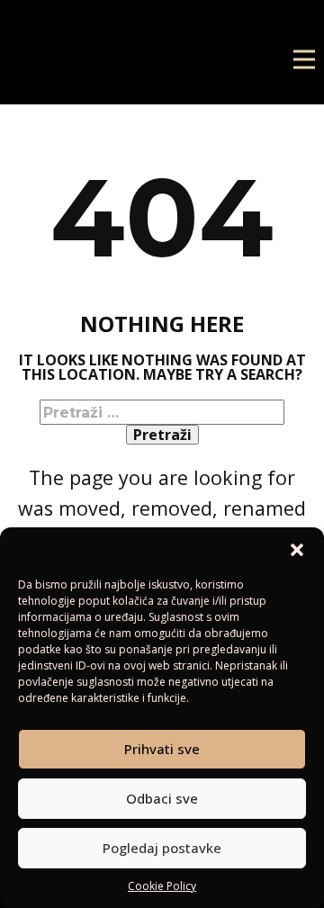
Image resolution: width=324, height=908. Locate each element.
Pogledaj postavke (162, 848)
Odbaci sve (162, 798)
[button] (297, 550)
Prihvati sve (162, 749)
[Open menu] (304, 59)
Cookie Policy (162, 886)
